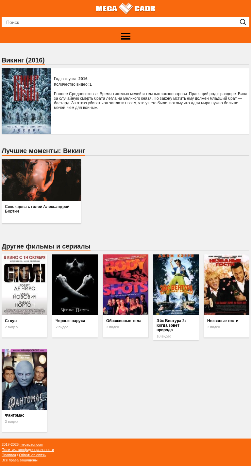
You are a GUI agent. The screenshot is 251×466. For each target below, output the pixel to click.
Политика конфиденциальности (28, 450)
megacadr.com (31, 444)
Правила (9, 455)
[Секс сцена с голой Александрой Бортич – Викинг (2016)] (41, 180)
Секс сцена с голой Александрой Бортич (37, 209)
